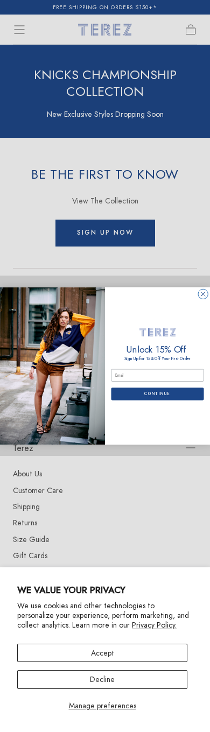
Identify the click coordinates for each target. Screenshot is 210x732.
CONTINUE (157, 394)
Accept (102, 652)
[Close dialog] (203, 294)
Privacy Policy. (154, 625)
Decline (102, 679)
